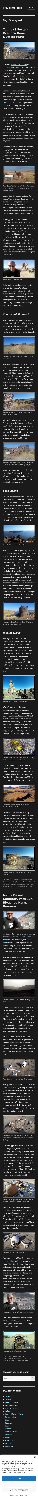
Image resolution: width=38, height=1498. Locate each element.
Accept (18, 1479)
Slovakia (8, 1438)
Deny (19, 1484)
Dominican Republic (13, 1405)
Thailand (9, 1443)
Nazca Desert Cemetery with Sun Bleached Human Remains (18, 900)
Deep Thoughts (11, 1402)
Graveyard (26, 882)
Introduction (10, 1417)
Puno (31, 884)
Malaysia (8, 1423)
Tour (16, 886)
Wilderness (9, 1446)
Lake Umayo (21, 884)
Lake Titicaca (11, 884)
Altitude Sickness (26, 880)
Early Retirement (12, 1408)
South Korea (10, 1441)
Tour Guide (10, 1360)
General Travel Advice (14, 1414)
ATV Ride (26, 1356)
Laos (7, 1420)
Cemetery (6, 1358)
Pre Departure (11, 1432)
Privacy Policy (23, 1495)
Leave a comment (25, 886)
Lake (4, 884)
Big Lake (19, 882)
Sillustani (10, 886)
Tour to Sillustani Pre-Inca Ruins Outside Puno (15, 33)
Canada (8, 1399)
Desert (12, 1358)
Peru (17, 880)
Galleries (8, 1411)
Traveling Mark (12, 7)
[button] (35, 1457)
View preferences (19, 1490)
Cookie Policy (13, 1495)
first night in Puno (19, 64)
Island (32, 882)
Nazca (25, 1358)
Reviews (8, 1435)
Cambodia (9, 1396)
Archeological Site (9, 882)
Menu (31, 8)
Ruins (5, 886)
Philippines (9, 1429)
